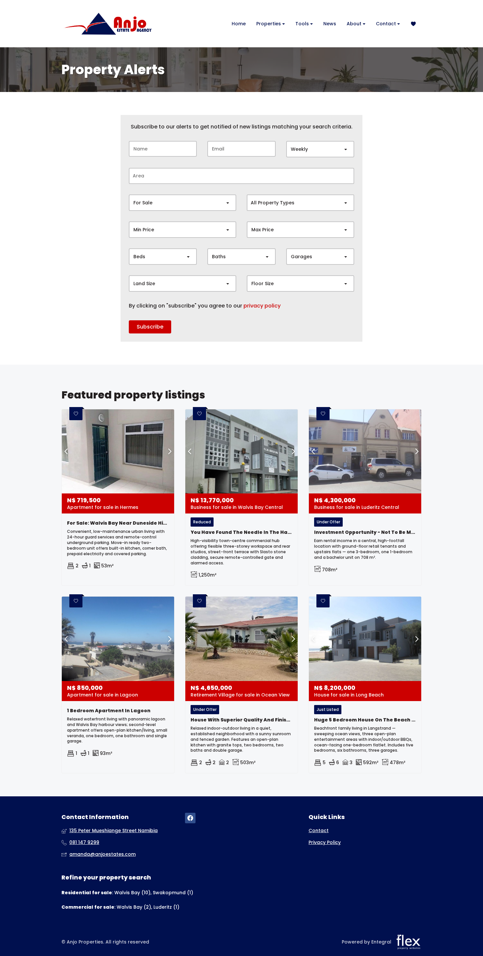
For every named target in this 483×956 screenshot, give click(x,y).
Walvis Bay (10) (132, 892)
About (355, 23)
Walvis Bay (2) (134, 907)
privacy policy (262, 305)
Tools (302, 23)
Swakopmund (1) (173, 892)
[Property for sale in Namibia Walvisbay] (107, 23)
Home (239, 23)
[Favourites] (413, 23)
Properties (269, 23)
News (329, 23)
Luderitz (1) (166, 907)
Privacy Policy (325, 842)
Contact (386, 23)
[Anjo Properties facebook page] (190, 818)
